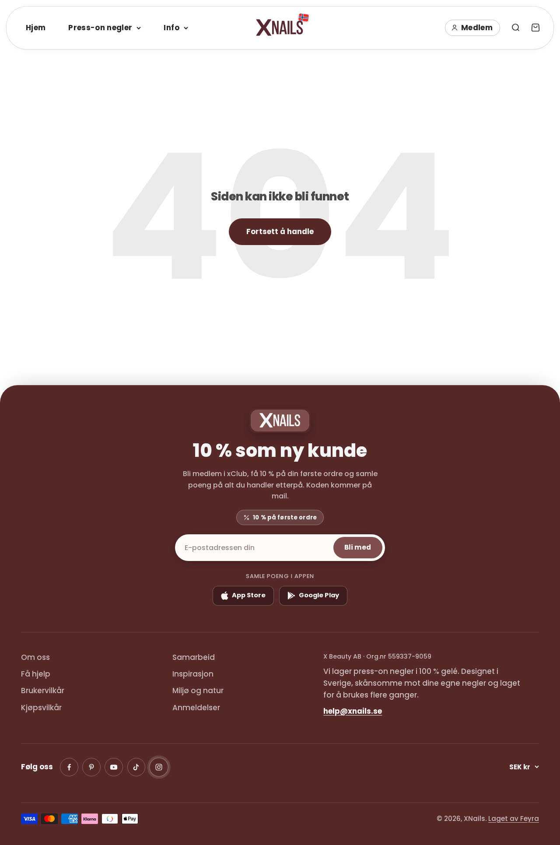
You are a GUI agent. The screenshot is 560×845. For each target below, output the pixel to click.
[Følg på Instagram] (158, 767)
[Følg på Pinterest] (91, 767)
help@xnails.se (352, 711)
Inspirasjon (193, 674)
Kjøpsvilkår (41, 707)
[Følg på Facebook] (69, 767)
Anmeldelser (196, 707)
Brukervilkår (42, 690)
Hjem (36, 27)
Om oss (35, 657)
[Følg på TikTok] (136, 767)
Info (171, 27)
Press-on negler (100, 27)
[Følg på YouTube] (114, 767)
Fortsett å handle (280, 231)
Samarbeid (193, 657)
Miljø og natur (198, 690)
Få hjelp (35, 674)
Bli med (357, 547)
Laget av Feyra (513, 818)
